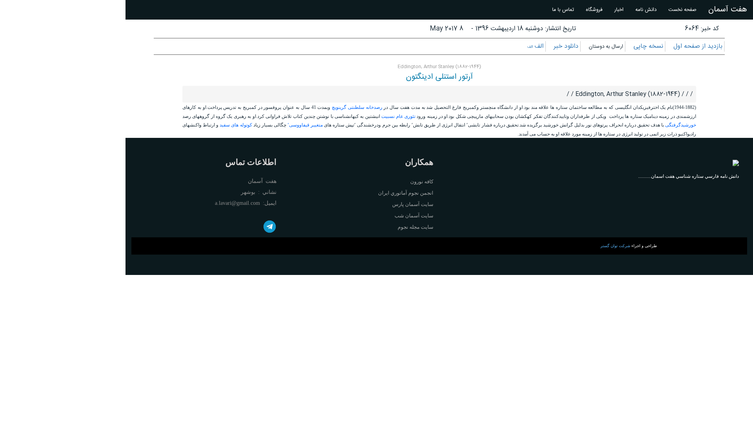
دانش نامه (646, 9)
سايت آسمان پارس (412, 204)
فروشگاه (594, 9)
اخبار (619, 9)
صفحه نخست (682, 9)
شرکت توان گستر (615, 246)
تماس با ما (563, 9)
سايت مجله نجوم (415, 227)
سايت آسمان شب (414, 216)
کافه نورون (421, 181)
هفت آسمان (727, 9)
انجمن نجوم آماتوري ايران (405, 193)
